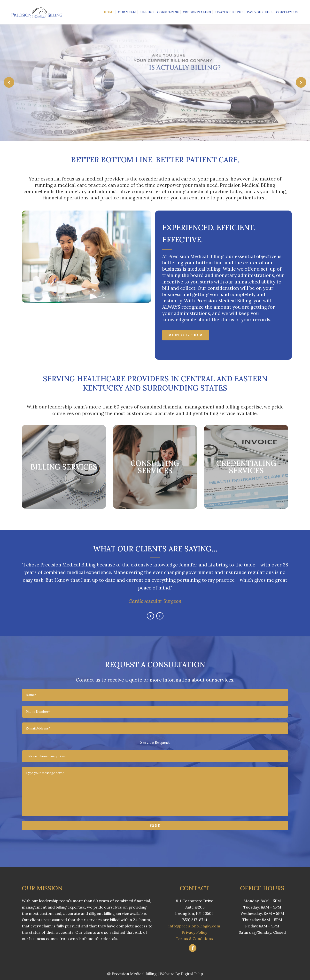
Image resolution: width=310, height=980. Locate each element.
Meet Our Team (185, 335)
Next (159, 615)
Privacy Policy (194, 932)
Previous (150, 615)
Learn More (64, 480)
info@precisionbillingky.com (194, 926)
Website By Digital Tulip (181, 973)
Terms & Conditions (194, 938)
